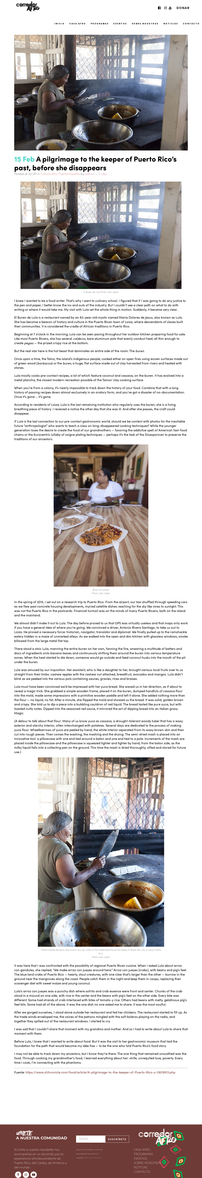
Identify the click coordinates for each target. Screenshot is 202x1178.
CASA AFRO (142, 1149)
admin (90, 173)
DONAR (183, 8)
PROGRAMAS (143, 1153)
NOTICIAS (140, 1167)
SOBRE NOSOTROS (147, 1162)
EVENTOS (140, 1158)
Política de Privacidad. (92, 1157)
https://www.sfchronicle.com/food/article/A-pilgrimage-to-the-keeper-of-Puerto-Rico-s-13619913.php (100, 1072)
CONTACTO (142, 1171)
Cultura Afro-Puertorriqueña (60, 173)
